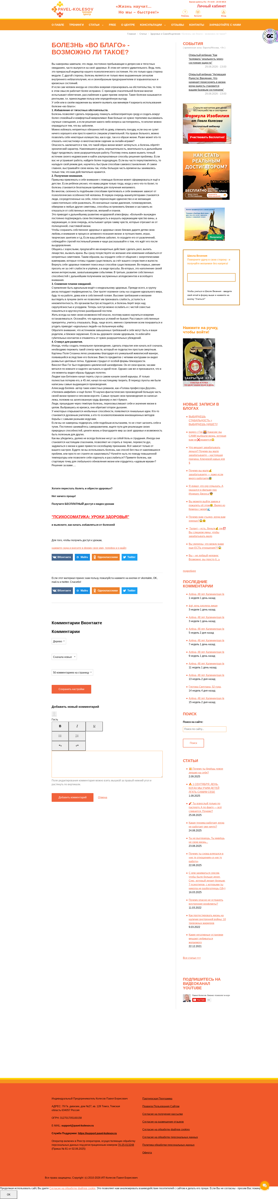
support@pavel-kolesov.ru (77, 1125)
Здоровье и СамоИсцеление (165, 34)
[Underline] (94, 726)
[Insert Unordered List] (60, 736)
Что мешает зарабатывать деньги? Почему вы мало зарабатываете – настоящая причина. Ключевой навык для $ (207, 455)
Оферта (147, 1152)
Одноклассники (108, 557)
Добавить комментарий (73, 797)
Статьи (94, 24)
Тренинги (76, 24)
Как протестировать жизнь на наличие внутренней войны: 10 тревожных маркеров (207, 919)
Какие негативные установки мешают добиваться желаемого (206, 938)
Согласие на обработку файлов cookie (72, 1188)
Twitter (131, 557)
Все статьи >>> (192, 957)
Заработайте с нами (225, 24)
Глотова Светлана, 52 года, (205, 686)
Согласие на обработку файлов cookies (166, 1129)
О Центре (128, 24)
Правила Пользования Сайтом (160, 1106)
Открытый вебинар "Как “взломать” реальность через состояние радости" (206, 59)
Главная (131, 34)
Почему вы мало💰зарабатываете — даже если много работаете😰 (206, 474)
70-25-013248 (126, 1145)
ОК (8, 1194)
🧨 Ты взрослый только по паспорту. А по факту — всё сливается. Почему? (205, 807)
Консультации (151, 24)
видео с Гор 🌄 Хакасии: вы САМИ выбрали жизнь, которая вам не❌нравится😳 (207, 436)
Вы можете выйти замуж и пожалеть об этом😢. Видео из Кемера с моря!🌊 (207, 505)
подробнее (189, 571)
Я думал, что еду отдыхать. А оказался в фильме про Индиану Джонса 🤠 (206, 490)
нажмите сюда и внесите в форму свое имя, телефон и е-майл (89, 548)
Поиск (193, 743)
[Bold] (60, 726)
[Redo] (77, 746)
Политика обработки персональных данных (168, 1145)
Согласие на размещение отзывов (163, 1121)
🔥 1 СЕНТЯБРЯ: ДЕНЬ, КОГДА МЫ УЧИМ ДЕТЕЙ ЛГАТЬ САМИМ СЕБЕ (204, 788)
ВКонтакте (64, 557)
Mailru (84, 557)
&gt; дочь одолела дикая (203, 605)
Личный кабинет (211, 6)
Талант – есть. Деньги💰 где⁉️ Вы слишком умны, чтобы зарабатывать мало (207, 532)
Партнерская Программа (157, 1098)
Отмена (102, 797)
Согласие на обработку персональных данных (170, 1137)
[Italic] (77, 726)
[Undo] (60, 746)
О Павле (58, 24)
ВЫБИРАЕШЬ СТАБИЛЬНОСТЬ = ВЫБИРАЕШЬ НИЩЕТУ (203, 420)
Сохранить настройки (71, 689)
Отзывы (177, 24)
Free (112, 24)
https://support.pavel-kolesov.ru (97, 1133)
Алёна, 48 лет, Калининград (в (206, 594)
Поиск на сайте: (193, 722)
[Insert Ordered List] (77, 736)
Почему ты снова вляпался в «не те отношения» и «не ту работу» (206, 857)
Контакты (196, 24)
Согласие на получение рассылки (162, 1114)
